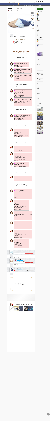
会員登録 (38, 2)
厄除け (38, 19)
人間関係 (39, 20)
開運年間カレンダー (38, 93)
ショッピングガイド (34, 5)
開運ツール (25, 5)
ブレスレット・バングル (40, 25)
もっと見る (38, 35)
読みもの (21, 5)
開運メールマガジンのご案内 (40, 8)
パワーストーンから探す (15, 5)
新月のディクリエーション (39, 98)
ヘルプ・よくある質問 (39, 103)
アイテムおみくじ (38, 65)
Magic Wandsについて (40, 5)
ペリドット (39, 40)
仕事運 (38, 15)
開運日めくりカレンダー (39, 94)
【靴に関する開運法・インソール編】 (18, 80)
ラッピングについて (18, 261)
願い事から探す (9, 5)
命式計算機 (38, 88)
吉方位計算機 (38, 87)
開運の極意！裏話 (38, 73)
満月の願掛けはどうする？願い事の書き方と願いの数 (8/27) (40, 74)
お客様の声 (29, 5)
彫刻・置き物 (39, 30)
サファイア (39, 45)
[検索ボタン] (32, 1)
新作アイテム (38, 59)
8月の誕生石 (38, 39)
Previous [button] (9, 22)
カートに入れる (29, 253)
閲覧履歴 (34, 2)
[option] (19, 22)
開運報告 (37, 78)
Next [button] (29, 22)
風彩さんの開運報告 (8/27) (39, 79)
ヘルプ (40, 2)
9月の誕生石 (38, 44)
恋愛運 (38, 14)
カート (42, 2)
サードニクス (39, 41)
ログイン (36, 2)
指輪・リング (39, 29)
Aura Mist (26, 149)
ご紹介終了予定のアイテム (39, 64)
